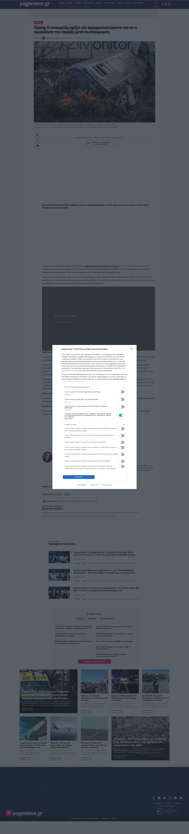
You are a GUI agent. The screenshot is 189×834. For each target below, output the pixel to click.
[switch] (121, 391)
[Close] (132, 349)
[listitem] (94, 387)
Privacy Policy (107, 485)
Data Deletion (82, 485)
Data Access (94, 485)
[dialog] (94, 417)
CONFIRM (79, 477)
